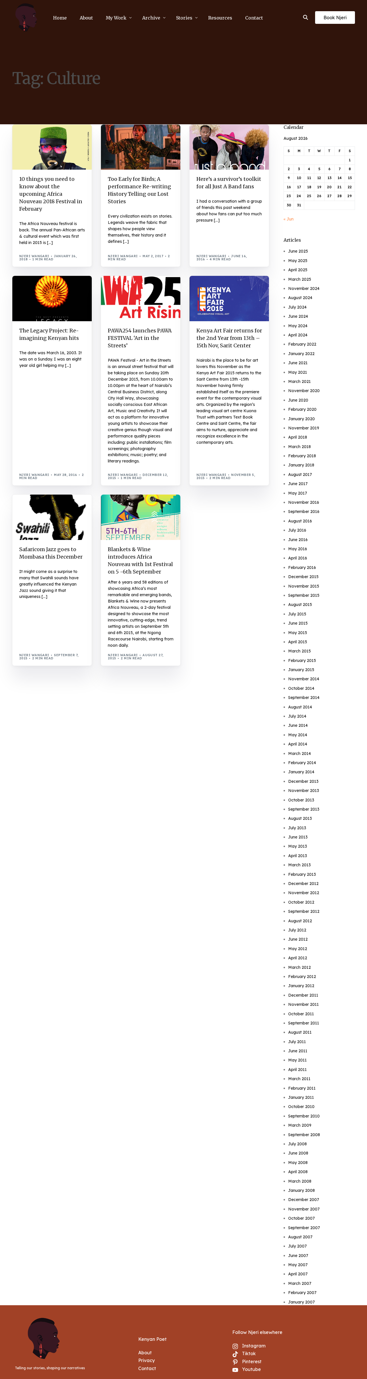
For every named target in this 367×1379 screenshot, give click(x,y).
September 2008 (304, 1134)
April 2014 (297, 744)
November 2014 (303, 678)
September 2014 (303, 697)
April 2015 (297, 641)
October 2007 (301, 1218)
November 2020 (304, 390)
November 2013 (303, 790)
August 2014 (300, 707)
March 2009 (299, 1125)
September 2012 (303, 911)
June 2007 (298, 1255)
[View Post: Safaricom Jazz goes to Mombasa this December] (52, 517)
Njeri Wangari (34, 256)
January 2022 (301, 353)
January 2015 (301, 669)
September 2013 (303, 809)
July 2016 (297, 530)
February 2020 (302, 409)
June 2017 (298, 483)
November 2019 (303, 428)
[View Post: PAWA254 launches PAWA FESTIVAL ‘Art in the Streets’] (140, 298)
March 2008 (299, 1181)
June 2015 (298, 623)
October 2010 (301, 1106)
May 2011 (297, 1060)
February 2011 (302, 1088)
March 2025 (299, 279)
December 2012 (303, 883)
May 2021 (297, 372)
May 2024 (297, 325)
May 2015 (297, 632)
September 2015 (303, 595)
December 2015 (303, 576)
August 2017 (300, 474)
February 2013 (302, 874)
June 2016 (298, 539)
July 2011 (297, 1041)
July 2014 (297, 716)
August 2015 (300, 604)
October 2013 (301, 800)
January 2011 (301, 1097)
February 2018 (302, 455)
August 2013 (300, 818)
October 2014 (301, 688)
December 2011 (303, 995)
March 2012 (299, 967)
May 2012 (297, 948)
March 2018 (299, 446)
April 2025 (297, 269)
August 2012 (300, 920)
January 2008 (301, 1190)
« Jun (289, 219)
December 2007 (303, 1199)
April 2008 (298, 1171)
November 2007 (304, 1209)
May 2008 (298, 1162)
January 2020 (301, 418)
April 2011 (297, 1069)
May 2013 (297, 846)
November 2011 (303, 1004)
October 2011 (301, 1013)
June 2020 (298, 400)
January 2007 (301, 1302)
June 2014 (298, 725)
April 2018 (297, 437)
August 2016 (300, 521)
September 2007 (304, 1227)
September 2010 (304, 1116)
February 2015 (302, 660)
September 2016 (303, 511)
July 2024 (297, 307)
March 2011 (299, 1078)
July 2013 (297, 827)
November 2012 (303, 892)
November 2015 (303, 586)
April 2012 (297, 957)
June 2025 (298, 251)
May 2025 (297, 260)
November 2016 (303, 502)
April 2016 (297, 558)
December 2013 (303, 781)
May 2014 (297, 734)
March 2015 (299, 651)
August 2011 (300, 1032)
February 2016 (302, 567)
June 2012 (298, 939)
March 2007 (299, 1283)
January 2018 (301, 465)
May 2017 (297, 493)
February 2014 (302, 762)
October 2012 (301, 902)
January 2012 (301, 985)
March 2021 (299, 381)
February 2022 (302, 344)
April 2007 (298, 1274)
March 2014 (299, 753)
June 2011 (297, 1050)
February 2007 (302, 1292)
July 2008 (297, 1143)
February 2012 (302, 976)
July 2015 (297, 614)
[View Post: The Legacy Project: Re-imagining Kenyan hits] (52, 298)
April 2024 (297, 335)
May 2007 (298, 1264)
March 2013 (299, 864)
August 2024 (300, 297)
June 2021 (298, 362)
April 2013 (297, 855)
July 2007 (297, 1246)
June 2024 (298, 316)
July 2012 (297, 930)
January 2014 (301, 771)
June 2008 (298, 1153)
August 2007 (300, 1236)
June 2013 (298, 837)
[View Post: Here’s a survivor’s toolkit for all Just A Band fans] (229, 147)
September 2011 (303, 1023)
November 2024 (303, 288)
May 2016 (297, 548)
